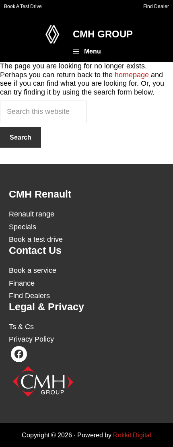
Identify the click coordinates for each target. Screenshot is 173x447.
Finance (22, 283)
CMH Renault (52, 34)
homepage (132, 75)
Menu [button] (92, 51)
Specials (22, 227)
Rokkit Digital (132, 435)
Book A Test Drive (23, 6)
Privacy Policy (31, 339)
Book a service (32, 270)
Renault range (31, 214)
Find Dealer (156, 6)
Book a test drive (36, 239)
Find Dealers (29, 296)
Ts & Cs (21, 327)
